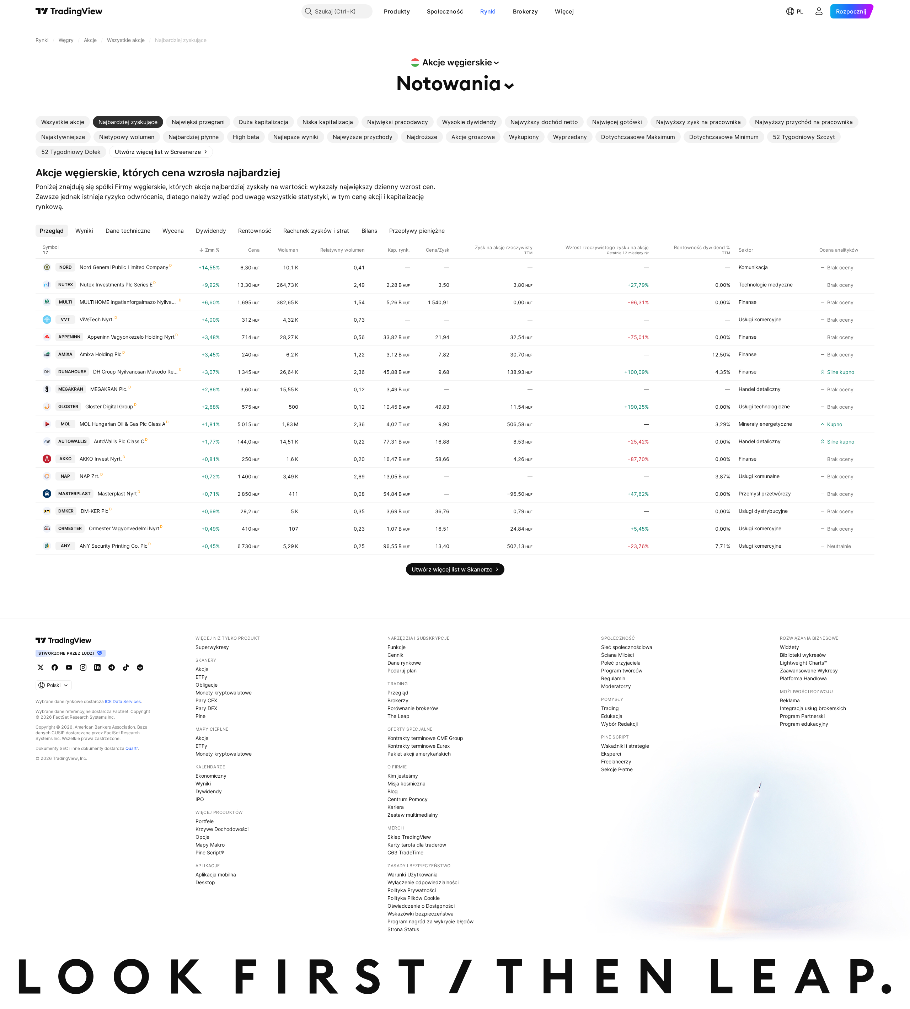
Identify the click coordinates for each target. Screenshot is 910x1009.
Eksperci (611, 754)
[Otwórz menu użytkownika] (819, 11)
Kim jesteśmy (402, 776)
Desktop (205, 882)
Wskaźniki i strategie (625, 746)
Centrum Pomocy (407, 799)
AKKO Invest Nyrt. (101, 459)
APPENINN (69, 336)
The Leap (398, 716)
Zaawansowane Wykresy (809, 670)
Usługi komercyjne (760, 319)
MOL (65, 423)
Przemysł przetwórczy (765, 493)
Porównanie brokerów (412, 708)
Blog (392, 791)
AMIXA (65, 354)
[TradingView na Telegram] (112, 667)
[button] (415, 11)
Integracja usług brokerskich (813, 708)
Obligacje (207, 685)
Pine (200, 716)
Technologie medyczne (766, 284)
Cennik (395, 655)
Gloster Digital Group (109, 406)
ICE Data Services (123, 701)
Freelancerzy (616, 761)
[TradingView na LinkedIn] (97, 667)
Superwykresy (212, 647)
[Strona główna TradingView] (69, 11)
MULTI (65, 302)
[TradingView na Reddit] (140, 667)
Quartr (131, 748)
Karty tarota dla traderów (416, 845)
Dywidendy (209, 791)
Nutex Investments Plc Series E (116, 284)
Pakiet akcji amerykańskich (419, 754)
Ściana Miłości (617, 655)
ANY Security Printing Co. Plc (114, 546)
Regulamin (613, 678)
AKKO (65, 458)
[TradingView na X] (41, 667)
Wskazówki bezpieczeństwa (420, 914)
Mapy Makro (210, 845)
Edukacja (611, 716)
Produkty (397, 11)
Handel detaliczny (760, 389)
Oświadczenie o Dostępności (421, 906)
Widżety (789, 647)
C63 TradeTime (405, 852)
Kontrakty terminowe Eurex (418, 746)
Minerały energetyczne (765, 424)
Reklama (790, 700)
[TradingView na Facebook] (55, 667)
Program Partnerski (802, 716)
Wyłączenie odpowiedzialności (423, 882)
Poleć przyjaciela (621, 663)
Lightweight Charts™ (803, 663)
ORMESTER (70, 528)
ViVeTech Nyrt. (97, 319)
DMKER (66, 511)
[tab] (63, 122)
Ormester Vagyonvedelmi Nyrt (124, 528)
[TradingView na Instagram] (83, 667)
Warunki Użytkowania (412, 874)
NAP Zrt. (90, 476)
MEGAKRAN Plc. (109, 389)
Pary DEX (206, 708)
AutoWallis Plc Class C (119, 441)
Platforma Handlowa (803, 678)
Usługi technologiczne (764, 406)
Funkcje (396, 647)
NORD (65, 267)
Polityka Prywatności (411, 890)
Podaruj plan (402, 670)
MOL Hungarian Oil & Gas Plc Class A (122, 424)
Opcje (202, 837)
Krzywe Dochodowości (222, 829)
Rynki (488, 11)
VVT (65, 319)
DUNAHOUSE (72, 371)
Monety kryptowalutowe (224, 692)
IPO (200, 799)
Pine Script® (210, 852)
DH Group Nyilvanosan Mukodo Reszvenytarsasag (135, 372)
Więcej (564, 11)
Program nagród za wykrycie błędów (430, 921)
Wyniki (203, 783)
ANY (65, 545)
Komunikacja (753, 267)
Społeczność (445, 11)
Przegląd (397, 692)
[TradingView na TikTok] (126, 667)
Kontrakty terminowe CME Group (425, 738)
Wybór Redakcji (619, 724)
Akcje (202, 669)
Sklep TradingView (409, 837)
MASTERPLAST (74, 493)
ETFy (201, 677)
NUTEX (65, 284)
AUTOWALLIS (72, 441)
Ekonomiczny (211, 776)
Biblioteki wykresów (803, 655)
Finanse (747, 302)
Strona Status (403, 929)
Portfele (205, 821)
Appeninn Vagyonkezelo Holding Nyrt (131, 337)
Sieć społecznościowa (626, 647)
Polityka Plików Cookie (413, 898)
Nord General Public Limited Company (124, 267)
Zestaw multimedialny (412, 815)
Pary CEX (206, 700)
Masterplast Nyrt (117, 493)
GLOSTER (68, 406)
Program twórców (621, 670)
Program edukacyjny (804, 724)
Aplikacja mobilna (216, 874)
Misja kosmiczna (406, 783)
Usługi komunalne (759, 476)
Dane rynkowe (404, 663)
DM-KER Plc (94, 511)
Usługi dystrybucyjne (763, 511)
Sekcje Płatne (617, 769)
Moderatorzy (616, 686)
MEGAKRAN (70, 389)
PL (800, 11)
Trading (610, 708)
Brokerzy (525, 11)
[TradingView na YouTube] (69, 667)
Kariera (395, 807)
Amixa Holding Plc (101, 354)
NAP (65, 476)
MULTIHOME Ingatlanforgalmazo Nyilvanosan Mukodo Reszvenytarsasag (129, 302)
